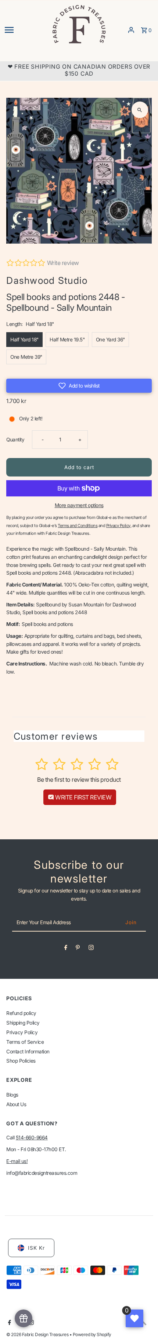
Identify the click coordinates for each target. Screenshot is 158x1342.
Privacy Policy (21, 1032)
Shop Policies (21, 1061)
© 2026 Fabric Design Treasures (37, 1334)
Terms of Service (25, 1042)
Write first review (83, 797)
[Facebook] (65, 949)
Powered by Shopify (92, 1334)
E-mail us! (17, 1161)
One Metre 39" (26, 357)
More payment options (79, 505)
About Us (16, 1104)
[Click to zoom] (140, 109)
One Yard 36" (110, 340)
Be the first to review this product (79, 779)
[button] (78, 386)
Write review (63, 262)
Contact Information (28, 1051)
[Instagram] (91, 949)
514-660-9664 (32, 1137)
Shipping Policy (23, 1023)
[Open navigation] (25, 30)
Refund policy (21, 1013)
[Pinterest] (78, 949)
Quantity (15, 440)
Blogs (12, 1095)
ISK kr (36, 1248)
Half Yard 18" (24, 340)
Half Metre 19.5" (67, 340)
